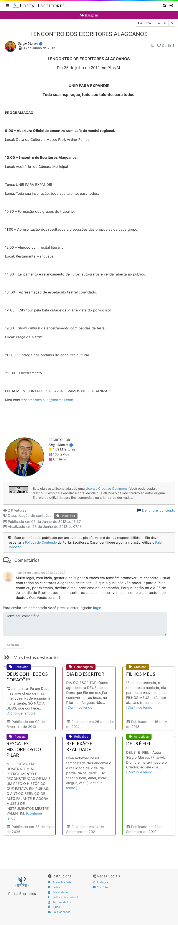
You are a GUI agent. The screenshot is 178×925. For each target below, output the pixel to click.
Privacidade (60, 892)
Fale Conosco (61, 912)
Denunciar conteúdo (158, 510)
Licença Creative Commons (107, 489)
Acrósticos (141, 736)
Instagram (103, 882)
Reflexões (21, 667)
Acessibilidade (61, 882)
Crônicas (140, 667)
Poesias (20, 736)
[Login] (171, 6)
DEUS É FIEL (138, 743)
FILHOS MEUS (140, 674)
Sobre (56, 887)
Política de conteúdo (65, 897)
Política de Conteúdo (41, 542)
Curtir (168, 45)
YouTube (102, 887)
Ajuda (56, 907)
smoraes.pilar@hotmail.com (50, 400)
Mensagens (89, 15)
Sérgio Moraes (28, 43)
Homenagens (83, 667)
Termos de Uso (62, 902)
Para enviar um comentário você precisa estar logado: (52, 608)
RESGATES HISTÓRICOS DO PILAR (24, 749)
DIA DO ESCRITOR (85, 674)
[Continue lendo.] (21, 713)
